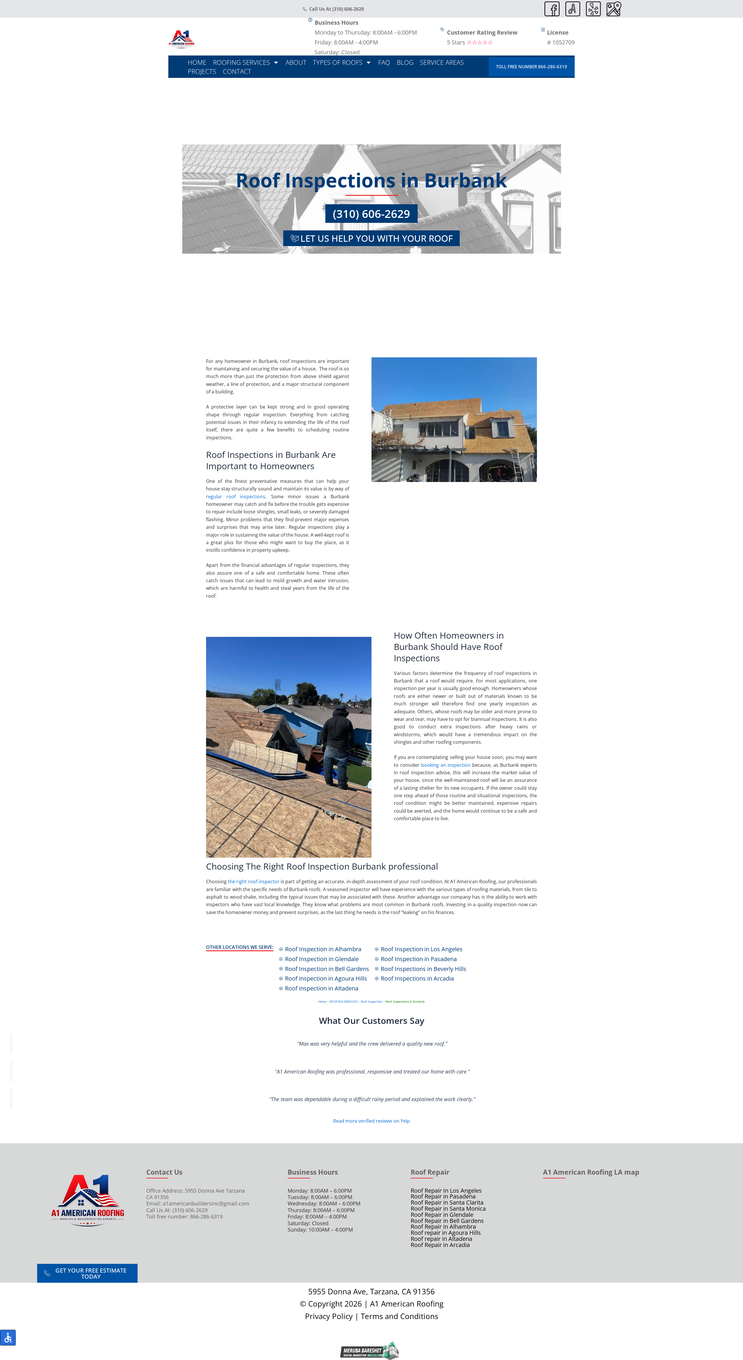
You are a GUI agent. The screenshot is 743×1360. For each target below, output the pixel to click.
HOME (197, 62)
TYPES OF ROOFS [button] (338, 62)
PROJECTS (202, 71)
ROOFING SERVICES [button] (241, 62)
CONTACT (237, 71)
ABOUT (296, 62)
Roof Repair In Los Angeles (446, 1190)
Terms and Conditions (399, 1316)
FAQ (384, 62)
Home (322, 1001)
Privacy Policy (329, 1316)
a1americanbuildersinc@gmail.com (206, 1203)
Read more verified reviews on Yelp (371, 1121)
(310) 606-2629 (371, 213)
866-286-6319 (206, 1216)
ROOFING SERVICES (344, 1001)
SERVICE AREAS (442, 62)
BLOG (405, 62)
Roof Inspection (372, 1001)
